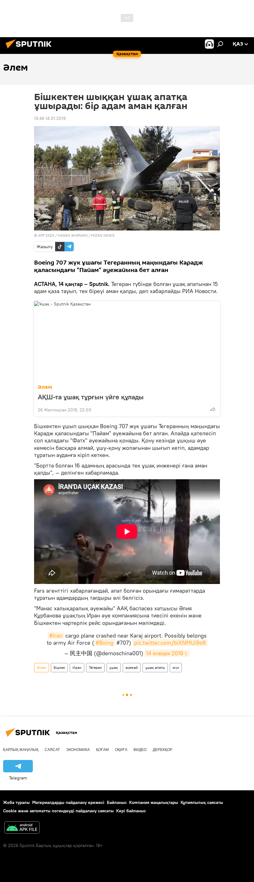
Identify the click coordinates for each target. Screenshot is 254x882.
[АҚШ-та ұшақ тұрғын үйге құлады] (127, 340)
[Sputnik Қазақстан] (30, 49)
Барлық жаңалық (20, 750)
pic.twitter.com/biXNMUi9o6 (170, 642)
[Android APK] (22, 828)
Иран (76, 667)
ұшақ (113, 667)
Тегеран (95, 667)
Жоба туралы (16, 802)
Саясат (52, 750)
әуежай (131, 667)
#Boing (104, 642)
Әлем (45, 387)
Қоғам (102, 750)
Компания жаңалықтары (153, 802)
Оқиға (121, 750)
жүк (176, 667)
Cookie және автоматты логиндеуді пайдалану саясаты (58, 811)
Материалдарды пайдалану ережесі (68, 802)
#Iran (55, 635)
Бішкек (59, 667)
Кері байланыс (131, 811)
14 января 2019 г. (167, 653)
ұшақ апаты (155, 667)
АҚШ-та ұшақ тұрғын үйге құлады (91, 397)
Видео (140, 750)
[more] (213, 409)
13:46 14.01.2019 (50, 118)
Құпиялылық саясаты (202, 802)
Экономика (78, 750)
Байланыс (117, 802)
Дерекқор (162, 750)
